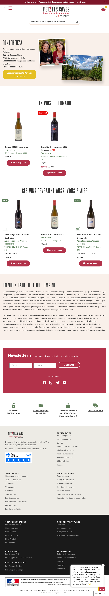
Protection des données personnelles (71, 498)
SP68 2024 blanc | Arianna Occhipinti (89, 236)
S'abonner (69, 365)
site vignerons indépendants (68, 535)
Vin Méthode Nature (64, 458)
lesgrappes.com (63, 524)
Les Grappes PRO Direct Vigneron (18, 558)
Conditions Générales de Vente (69, 494)
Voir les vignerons (64, 436)
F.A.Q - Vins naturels (65, 483)
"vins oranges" (10, 494)
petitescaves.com (64, 528)
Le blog (60, 443)
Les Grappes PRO (12, 554)
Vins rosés (9, 491)
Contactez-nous (95, 411)
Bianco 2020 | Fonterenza (16, 147)
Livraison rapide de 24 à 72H (41, 412)
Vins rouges (9, 487)
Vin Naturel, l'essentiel (65, 450)
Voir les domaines (64, 439)
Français (98, 593)
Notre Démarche (11, 535)
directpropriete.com (64, 532)
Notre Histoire (10, 532)
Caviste (60, 561)
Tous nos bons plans (13, 480)
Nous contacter (63, 476)
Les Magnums (10, 505)
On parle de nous (11, 528)
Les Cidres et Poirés (13, 509)
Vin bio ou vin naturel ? (66, 454)
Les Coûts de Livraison (66, 487)
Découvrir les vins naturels (67, 447)
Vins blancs (9, 483)
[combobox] (44, 365)
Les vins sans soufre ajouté (16, 502)
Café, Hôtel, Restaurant (66, 554)
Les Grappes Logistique (14, 570)
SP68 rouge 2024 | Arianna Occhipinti (17, 236)
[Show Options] (53, 365)
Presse (60, 465)
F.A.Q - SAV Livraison (65, 480)
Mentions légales (63, 491)
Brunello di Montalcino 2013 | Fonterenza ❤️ (54, 148)
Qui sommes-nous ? (13, 524)
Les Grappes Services (13, 566)
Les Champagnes (12, 498)
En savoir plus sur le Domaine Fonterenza (19, 74)
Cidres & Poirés (63, 461)
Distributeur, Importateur (66, 558)
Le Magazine (10, 543)
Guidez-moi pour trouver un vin (17, 476)
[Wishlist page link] (5, 8)
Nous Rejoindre (11, 539)
